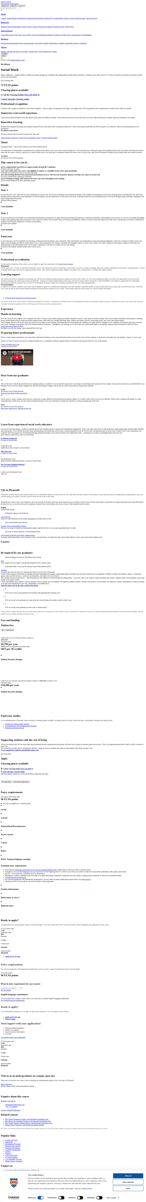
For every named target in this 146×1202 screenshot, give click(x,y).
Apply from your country (22, 35)
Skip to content (6, 2)
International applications (21, 782)
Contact (54, 51)
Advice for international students (42, 35)
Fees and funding (30, 138)
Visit (40, 51)
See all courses (6, 990)
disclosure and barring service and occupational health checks (36, 870)
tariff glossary (86, 879)
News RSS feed (11, 1155)
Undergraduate (12, 18)
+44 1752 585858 (11, 1107)
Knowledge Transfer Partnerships (46, 43)
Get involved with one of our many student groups (18, 535)
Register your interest (8, 1101)
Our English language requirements (13, 1000)
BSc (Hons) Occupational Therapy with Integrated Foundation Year (28, 1121)
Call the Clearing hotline (49, 138)
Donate (75, 43)
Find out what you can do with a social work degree (19, 585)
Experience (14, 138)
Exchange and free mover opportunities (67, 35)
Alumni (31, 51)
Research (5, 22)
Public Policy (69, 27)
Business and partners (12, 1148)
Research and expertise (13, 1146)
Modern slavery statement (13, 1161)
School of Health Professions (10, 1110)
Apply (38, 138)
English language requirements (15, 877)
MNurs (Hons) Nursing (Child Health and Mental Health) (24, 1125)
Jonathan (4, 570)
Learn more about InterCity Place (12, 326)
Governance (24, 51)
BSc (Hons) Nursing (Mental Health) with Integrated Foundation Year (28, 1123)
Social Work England (28, 298)
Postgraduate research (19, 27)
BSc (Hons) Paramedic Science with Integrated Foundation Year (26, 1119)
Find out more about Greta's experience (14, 393)
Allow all (128, 1176)
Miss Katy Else (14, 344)
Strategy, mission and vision (10, 51)
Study (3, 14)
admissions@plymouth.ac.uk (15, 1105)
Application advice (7, 35)
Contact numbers (11, 1157)
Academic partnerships (65, 43)
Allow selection (128, 1182)
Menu (13, 6)
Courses (3, 18)
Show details (111, 1198)
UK (3, 630)
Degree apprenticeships (26, 43)
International (6, 31)
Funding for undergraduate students (17, 724)
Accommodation (57, 18)
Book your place (6, 1084)
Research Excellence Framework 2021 (52, 27)
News (36, 51)
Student (4, 53)
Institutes (4, 27)
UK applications (6, 782)
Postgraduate (21, 18)
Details (8, 138)
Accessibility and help (13, 1159)
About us (8, 1153)
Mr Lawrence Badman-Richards (13, 464)
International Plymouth (13, 1144)
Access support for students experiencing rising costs (20, 750)
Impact (9, 27)
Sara (2, 561)
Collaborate (83, 43)
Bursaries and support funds (14, 728)
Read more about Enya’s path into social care (16, 408)
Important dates (80, 18)
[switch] (61, 1197)
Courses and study (11, 1140)
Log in (21, 6)
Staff (4, 56)
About (3, 47)
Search (5, 6)
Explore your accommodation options (13, 526)
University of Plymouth (13, 1170)
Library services (69, 18)
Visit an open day (91, 18)
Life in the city (6, 517)
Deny (128, 1188)
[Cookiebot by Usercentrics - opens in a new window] (13, 1197)
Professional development (35, 18)
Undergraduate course (17, 60)
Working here (46, 51)
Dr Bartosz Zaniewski (9, 438)
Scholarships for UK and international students (21, 726)
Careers (21, 138)
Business (4, 39)
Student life (48, 18)
